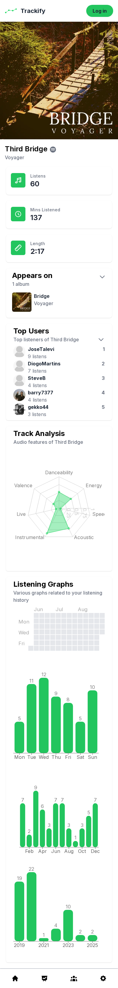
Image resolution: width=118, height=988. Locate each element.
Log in (100, 11)
